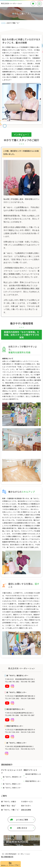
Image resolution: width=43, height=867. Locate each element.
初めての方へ (26, 805)
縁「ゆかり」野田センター (12, 784)
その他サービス (27, 801)
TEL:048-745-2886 (12, 715)
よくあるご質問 (22, 819)
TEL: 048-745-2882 (12, 682)
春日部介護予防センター (33, 775)
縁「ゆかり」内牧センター (12, 788)
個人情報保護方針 (7, 857)
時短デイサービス (30, 770)
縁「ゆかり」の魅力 (8, 801)
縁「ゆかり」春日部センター (12, 778)
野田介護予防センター (33, 781)
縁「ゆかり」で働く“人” (10, 810)
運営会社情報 (26, 810)
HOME (3, 23)
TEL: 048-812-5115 (12, 749)
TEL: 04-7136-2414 (12, 732)
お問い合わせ (22, 828)
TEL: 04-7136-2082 (12, 698)
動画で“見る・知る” (8, 805)
